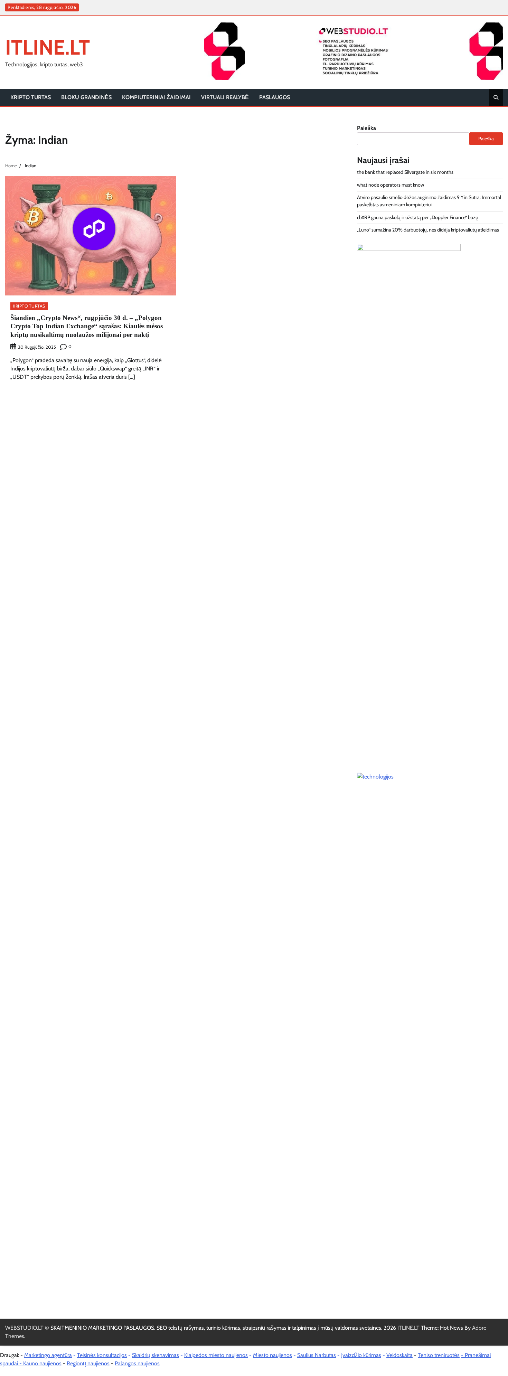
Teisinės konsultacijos (102, 1355)
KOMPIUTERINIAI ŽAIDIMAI (156, 97)
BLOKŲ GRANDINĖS (86, 97)
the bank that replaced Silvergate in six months (405, 172)
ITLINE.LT (47, 47)
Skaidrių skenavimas (155, 1355)
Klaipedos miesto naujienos (216, 1355)
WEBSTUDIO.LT (24, 1328)
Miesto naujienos (272, 1355)
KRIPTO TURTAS (30, 97)
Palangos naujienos (137, 1363)
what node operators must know (390, 185)
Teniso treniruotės (439, 1355)
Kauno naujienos (42, 1363)
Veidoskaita (399, 1355)
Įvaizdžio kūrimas (361, 1355)
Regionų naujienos (88, 1363)
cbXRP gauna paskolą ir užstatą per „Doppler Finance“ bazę (417, 217)
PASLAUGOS (274, 97)
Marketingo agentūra (48, 1355)
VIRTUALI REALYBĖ (225, 97)
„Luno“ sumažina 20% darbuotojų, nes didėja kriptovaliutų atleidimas (428, 230)
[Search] (496, 97)
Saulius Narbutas (316, 1355)
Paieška (366, 128)
